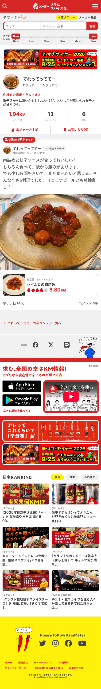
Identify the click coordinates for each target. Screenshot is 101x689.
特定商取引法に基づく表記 (49, 668)
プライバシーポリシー (16, 668)
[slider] (15, 37)
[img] (4, 6)
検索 (92, 26)
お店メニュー (66, 17)
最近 (57, 477)
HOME (8, 662)
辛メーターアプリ (43, 662)
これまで (89, 477)
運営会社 (23, 662)
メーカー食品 (87, 17)
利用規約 (64, 662)
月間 (72, 477)
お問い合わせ (76, 668)
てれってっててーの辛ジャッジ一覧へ (34, 323)
